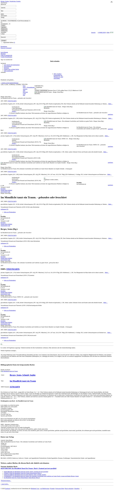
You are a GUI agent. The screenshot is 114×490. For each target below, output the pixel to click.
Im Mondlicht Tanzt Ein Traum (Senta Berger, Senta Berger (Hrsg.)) (22, 477)
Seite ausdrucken (8, 71)
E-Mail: (3, 34)
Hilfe (108, 32)
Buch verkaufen (54, 61)
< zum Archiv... (5, 484)
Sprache (93, 32)
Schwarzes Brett (59, 488)
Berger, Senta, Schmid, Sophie (23, 375)
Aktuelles (76, 488)
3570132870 (15, 387)
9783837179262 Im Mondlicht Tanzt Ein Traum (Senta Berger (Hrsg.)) (22, 473)
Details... (14, 111)
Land (24, 93)
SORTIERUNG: (39, 86)
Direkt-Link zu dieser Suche (11, 69)
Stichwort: (3, 4)
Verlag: (2, 17)
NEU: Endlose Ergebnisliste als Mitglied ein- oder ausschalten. (58, 76)
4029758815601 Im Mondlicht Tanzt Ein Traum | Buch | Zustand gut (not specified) (28, 468)
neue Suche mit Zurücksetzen (12, 65)
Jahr (24, 95)
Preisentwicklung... (6, 480)
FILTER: (25, 84)
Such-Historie (4, 52)
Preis (24, 86)
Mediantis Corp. (35, 488)
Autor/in (25, 89)
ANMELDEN (102, 32)
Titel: (2, 11)
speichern (110, 114)
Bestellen (3, 188)
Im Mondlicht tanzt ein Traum (23, 381)
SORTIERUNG (43, 90)
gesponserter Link (5, 191)
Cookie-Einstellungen (6, 57)
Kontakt (52, 488)
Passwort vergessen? (6, 48)
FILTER (37, 90)
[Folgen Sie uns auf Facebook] (111, 32)
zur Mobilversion (44, 488)
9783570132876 (12, 101)
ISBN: (2, 14)
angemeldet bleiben (9, 42)
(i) (14, 42)
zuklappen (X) (4, 209)
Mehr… (110, 104)
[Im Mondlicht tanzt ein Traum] (9, 371)
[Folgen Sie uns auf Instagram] (112, 32)
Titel (24, 90)
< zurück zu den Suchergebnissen (9, 83)
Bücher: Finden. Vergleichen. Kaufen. (11, 1)
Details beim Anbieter (6, 190)
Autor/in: (3, 7)
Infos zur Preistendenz (10, 212)
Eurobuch (7, 488)
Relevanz (25, 92)
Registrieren (4, 46)
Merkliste (3, 54)
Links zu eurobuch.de (6, 55)
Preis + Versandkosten (29, 87)
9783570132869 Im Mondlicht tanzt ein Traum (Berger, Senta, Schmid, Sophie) (25, 474)
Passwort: (3, 37)
